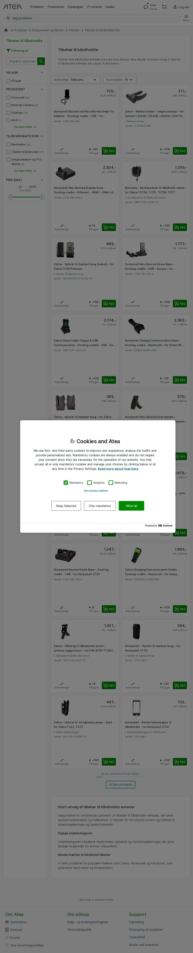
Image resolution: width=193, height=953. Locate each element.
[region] (97, 476)
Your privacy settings (96, 490)
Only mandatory (100, 505)
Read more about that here (118, 469)
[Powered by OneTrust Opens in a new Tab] (159, 526)
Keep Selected (66, 505)
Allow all (131, 505)
